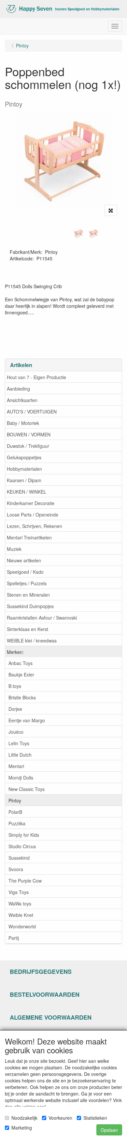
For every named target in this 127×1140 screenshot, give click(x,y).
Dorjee (15, 709)
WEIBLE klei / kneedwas (32, 640)
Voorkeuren (60, 1117)
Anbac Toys (20, 663)
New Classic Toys (26, 789)
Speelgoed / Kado (25, 572)
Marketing (21, 1127)
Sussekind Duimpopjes (30, 606)
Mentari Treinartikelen (29, 537)
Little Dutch (20, 754)
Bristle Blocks (22, 697)
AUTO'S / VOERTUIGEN (32, 411)
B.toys (14, 686)
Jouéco (15, 731)
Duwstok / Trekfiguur (28, 446)
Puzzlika (16, 823)
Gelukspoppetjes (24, 457)
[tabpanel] (78, 233)
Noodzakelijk (24, 1117)
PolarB (15, 812)
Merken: (15, 652)
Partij (13, 938)
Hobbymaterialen (24, 468)
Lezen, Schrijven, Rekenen (34, 526)
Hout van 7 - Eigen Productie (36, 377)
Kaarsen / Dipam (24, 480)
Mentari (16, 766)
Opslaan (109, 1130)
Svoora (15, 869)
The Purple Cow (25, 880)
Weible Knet (20, 915)
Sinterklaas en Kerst (27, 629)
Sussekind (19, 857)
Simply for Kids (23, 835)
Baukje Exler (21, 674)
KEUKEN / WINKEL (26, 491)
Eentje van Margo (26, 720)
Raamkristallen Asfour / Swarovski (42, 617)
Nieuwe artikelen (24, 560)
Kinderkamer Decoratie (30, 503)
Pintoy (14, 800)
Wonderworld (22, 926)
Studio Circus (22, 846)
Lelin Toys (18, 743)
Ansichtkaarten (22, 400)
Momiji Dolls (20, 777)
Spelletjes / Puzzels (27, 583)
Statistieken (95, 1117)
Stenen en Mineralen (28, 594)
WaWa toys (19, 903)
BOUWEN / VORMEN (28, 434)
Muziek (14, 549)
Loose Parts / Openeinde (32, 514)
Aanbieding (18, 388)
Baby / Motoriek (23, 423)
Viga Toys (18, 892)
